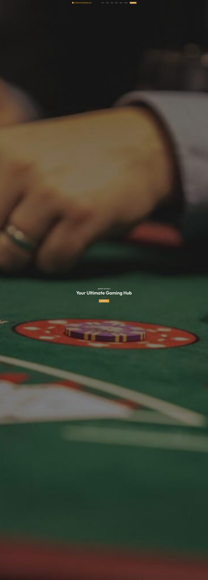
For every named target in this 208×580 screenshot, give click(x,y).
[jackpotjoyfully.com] (82, 2)
